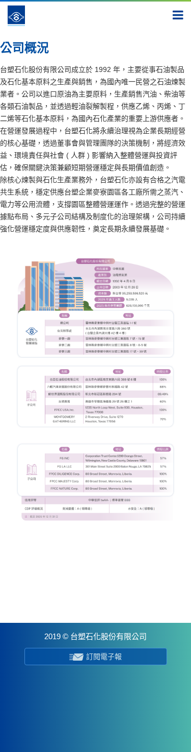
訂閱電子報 (104, 656)
